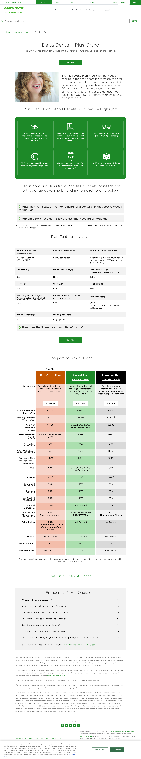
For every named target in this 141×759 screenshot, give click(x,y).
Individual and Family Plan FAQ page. (80, 645)
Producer (74, 2)
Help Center (45, 739)
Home (8, 32)
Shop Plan (70, 62)
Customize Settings (100, 750)
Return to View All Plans (70, 576)
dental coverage (86, 736)
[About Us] (112, 10)
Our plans (75, 10)
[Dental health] (98, 10)
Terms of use (33, 739)
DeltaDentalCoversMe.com (56, 675)
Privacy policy (21, 739)
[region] (70, 750)
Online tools (60, 10)
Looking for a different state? (11, 2)
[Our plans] (81, 10)
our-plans (18, 32)
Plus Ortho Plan (41, 32)
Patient (44, 2)
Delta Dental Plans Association (122, 731)
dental (28, 32)
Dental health (91, 10)
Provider (59, 2)
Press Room (56, 739)
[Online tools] (66, 10)
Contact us (113, 2)
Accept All (117, 750)
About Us (107, 10)
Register (124, 2)
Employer (90, 2)
